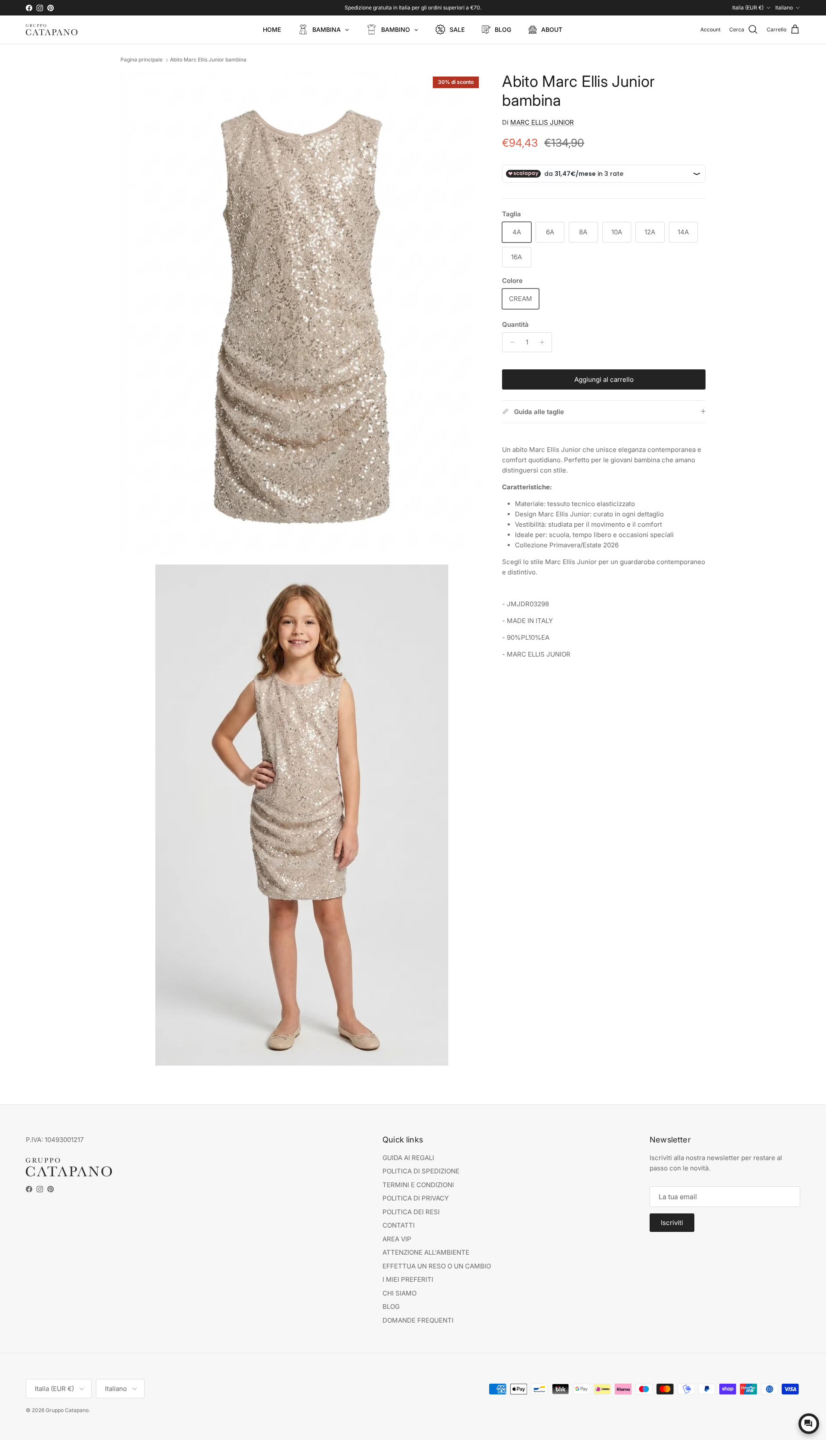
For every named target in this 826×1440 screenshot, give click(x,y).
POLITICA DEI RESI (411, 1212)
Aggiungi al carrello (604, 379)
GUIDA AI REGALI (408, 1158)
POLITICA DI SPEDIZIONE (420, 1171)
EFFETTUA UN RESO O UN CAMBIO (436, 1266)
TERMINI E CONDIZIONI (418, 1185)
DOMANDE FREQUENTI (417, 1320)
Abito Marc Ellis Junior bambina (208, 60)
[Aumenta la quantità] (544, 342)
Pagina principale (141, 60)
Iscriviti (672, 1223)
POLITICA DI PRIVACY (415, 1198)
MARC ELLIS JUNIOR (542, 122)
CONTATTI (398, 1225)
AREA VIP (396, 1239)
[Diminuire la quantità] (510, 342)
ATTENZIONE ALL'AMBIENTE (425, 1252)
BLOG (391, 1306)
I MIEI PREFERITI (407, 1279)
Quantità (515, 324)
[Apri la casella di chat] (808, 1423)
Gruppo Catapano (67, 1410)
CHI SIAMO (399, 1293)
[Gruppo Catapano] (51, 29)
